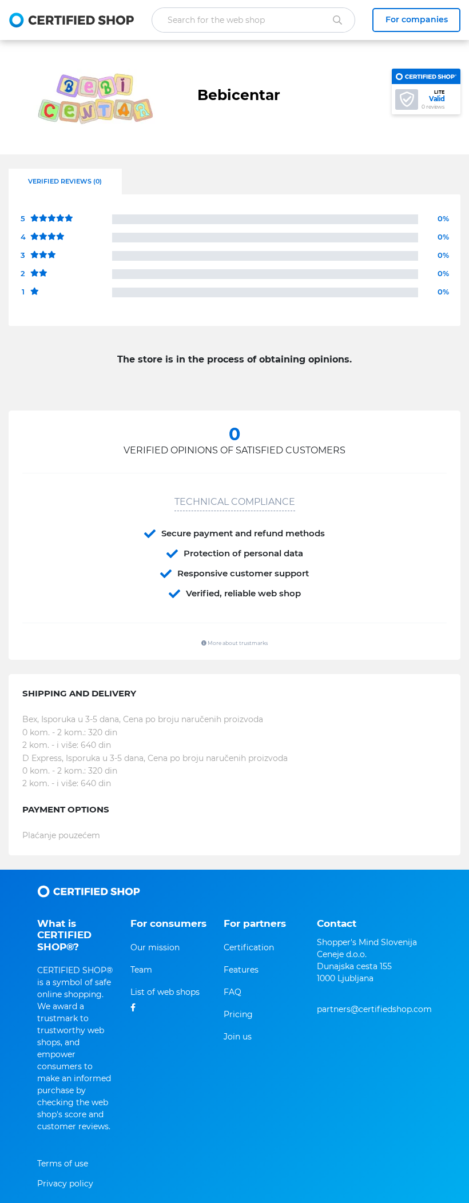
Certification (249, 947)
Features (241, 970)
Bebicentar (238, 94)
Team (141, 970)
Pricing (238, 1014)
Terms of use (62, 1163)
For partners (255, 923)
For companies (416, 19)
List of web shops (165, 992)
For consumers (168, 923)
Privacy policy (65, 1183)
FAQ (232, 992)
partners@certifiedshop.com (374, 1009)
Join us (238, 1036)
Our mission (155, 947)
